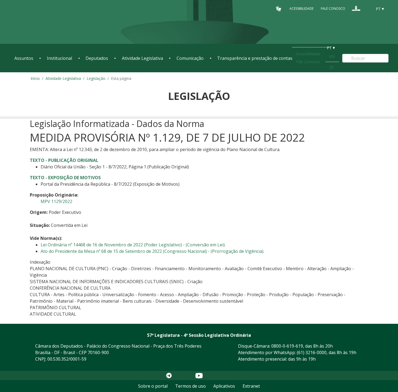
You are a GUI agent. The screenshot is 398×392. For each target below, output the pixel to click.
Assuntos (23, 58)
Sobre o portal (153, 386)
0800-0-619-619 (287, 346)
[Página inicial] (47, 22)
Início (35, 78)
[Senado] (366, 8)
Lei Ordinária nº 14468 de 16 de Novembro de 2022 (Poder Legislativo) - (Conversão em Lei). (133, 245)
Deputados (97, 58)
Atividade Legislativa (142, 58)
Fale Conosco (333, 8)
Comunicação (190, 58)
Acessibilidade (301, 8)
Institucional (59, 58)
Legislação (96, 78)
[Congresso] (356, 8)
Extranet (251, 386)
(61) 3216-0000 (312, 352)
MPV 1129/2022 (56, 201)
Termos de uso (190, 386)
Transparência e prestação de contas (254, 58)
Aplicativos (224, 386)
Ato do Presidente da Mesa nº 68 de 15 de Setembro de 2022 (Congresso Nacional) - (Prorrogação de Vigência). (152, 251)
